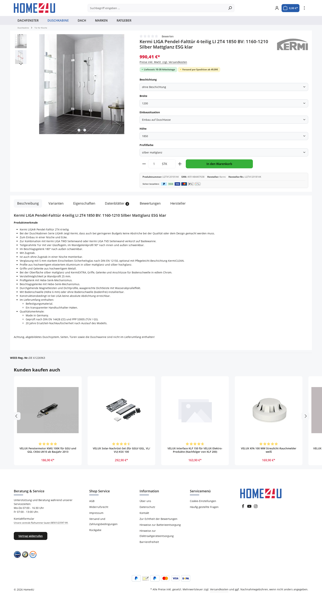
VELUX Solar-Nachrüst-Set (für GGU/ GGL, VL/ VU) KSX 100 (121, 450)
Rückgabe (95, 530)
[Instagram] (256, 507)
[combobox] (157, 8)
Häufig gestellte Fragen (204, 507)
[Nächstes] (21, 64)
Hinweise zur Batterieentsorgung (160, 525)
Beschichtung (148, 79)
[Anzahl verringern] (144, 163)
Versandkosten (219, 589)
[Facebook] (243, 507)
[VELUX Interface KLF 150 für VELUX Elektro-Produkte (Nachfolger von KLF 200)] (195, 410)
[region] (73, 84)
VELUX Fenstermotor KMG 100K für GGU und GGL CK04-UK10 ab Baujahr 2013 (48, 450)
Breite (143, 96)
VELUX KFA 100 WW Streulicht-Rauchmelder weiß (268, 450)
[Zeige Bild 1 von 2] (79, 130)
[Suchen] (230, 8)
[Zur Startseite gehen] (34, 8)
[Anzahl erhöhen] (180, 163)
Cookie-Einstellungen (203, 501)
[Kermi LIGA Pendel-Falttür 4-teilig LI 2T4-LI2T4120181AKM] (82, 84)
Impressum (96, 513)
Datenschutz (147, 507)
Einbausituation (150, 112)
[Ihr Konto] (277, 8)
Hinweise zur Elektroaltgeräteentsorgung (157, 533)
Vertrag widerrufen (30, 536)
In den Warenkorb (219, 164)
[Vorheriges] (21, 34)
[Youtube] (249, 507)
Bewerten (168, 36)
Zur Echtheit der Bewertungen (158, 519)
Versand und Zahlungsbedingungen (103, 521)
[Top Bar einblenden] (304, 8)
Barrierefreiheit (149, 542)
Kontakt (144, 513)
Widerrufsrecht (98, 507)
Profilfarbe (146, 145)
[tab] (28, 203)
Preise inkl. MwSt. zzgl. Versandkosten (163, 62)
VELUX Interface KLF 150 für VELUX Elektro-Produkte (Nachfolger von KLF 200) (195, 450)
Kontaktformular (41, 520)
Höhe (143, 128)
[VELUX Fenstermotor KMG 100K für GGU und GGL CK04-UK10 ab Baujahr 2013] (48, 410)
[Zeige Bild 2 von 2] (84, 130)
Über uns (145, 501)
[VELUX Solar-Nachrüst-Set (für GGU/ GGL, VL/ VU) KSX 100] (121, 410)
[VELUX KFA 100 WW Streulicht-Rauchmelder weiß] (268, 410)
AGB (91, 501)
